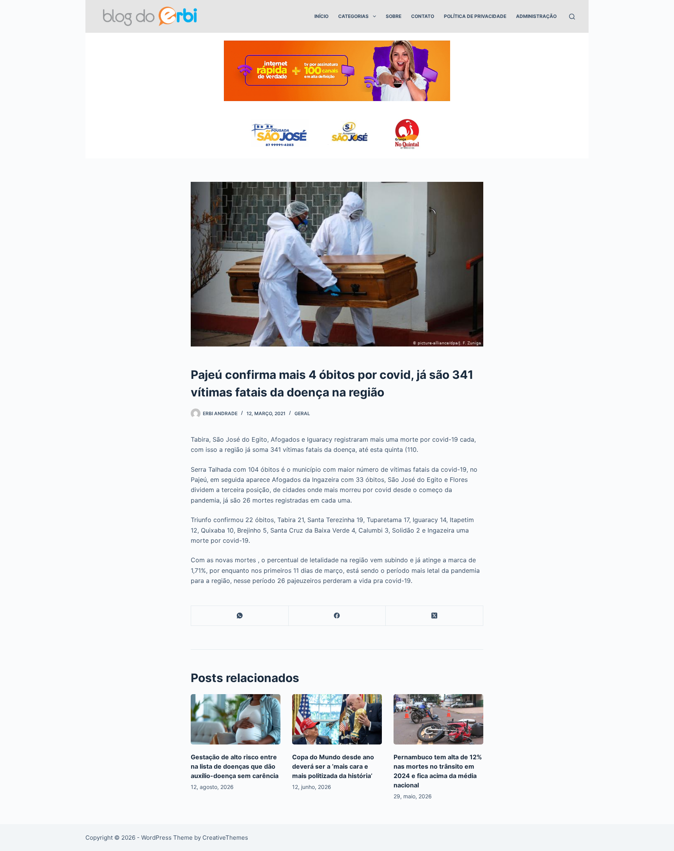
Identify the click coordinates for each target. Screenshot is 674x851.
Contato (422, 16)
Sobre (393, 16)
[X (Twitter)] (434, 616)
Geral (302, 413)
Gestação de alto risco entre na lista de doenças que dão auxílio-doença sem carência (234, 766)
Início (321, 16)
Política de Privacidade (475, 16)
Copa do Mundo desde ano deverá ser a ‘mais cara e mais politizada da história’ (333, 766)
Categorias (353, 16)
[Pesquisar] (572, 17)
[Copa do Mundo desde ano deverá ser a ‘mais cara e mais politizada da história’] (337, 719)
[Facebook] (337, 616)
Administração (536, 16)
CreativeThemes (225, 837)
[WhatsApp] (240, 616)
